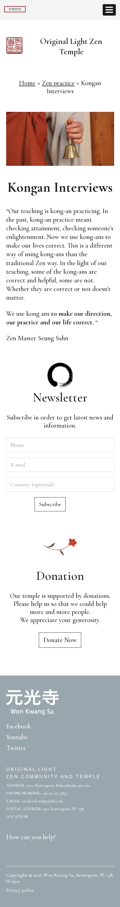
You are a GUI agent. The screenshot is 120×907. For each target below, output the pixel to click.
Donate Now (60, 640)
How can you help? (31, 837)
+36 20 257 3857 (54, 793)
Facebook (18, 726)
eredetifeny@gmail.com (42, 801)
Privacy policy (20, 890)
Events (15, 9)
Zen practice (58, 83)
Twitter (16, 748)
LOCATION (17, 816)
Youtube (17, 737)
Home (27, 83)
